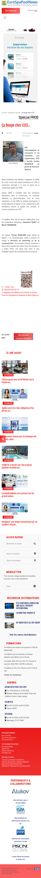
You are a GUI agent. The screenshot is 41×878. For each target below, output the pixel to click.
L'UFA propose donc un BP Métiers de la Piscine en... (18, 381)
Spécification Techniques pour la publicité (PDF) (16, 766)
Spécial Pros (5, 749)
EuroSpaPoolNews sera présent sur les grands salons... (18, 494)
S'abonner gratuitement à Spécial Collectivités (15, 762)
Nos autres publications (9, 737)
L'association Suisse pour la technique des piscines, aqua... (19, 437)
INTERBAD (8, 714)
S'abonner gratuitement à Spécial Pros (13, 760)
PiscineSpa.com (6, 753)
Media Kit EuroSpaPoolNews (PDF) (12, 764)
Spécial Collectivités (8, 751)
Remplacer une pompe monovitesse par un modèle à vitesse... (19, 523)
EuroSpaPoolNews (7, 746)
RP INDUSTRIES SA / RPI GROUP (28, 622)
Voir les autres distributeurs (23, 634)
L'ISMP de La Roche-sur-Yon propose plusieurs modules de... (17, 466)
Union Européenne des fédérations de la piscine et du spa (20, 820)
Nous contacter (6, 735)
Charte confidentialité (7, 873)
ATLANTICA (9, 702)
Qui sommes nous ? (7, 739)
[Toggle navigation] (5, 17)
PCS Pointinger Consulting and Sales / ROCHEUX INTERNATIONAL (27, 605)
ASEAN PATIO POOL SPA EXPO (16, 687)
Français (31, 10)
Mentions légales (14, 872)
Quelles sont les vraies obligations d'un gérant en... (18, 409)
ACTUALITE (8, 375)
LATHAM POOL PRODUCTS (25, 613)
